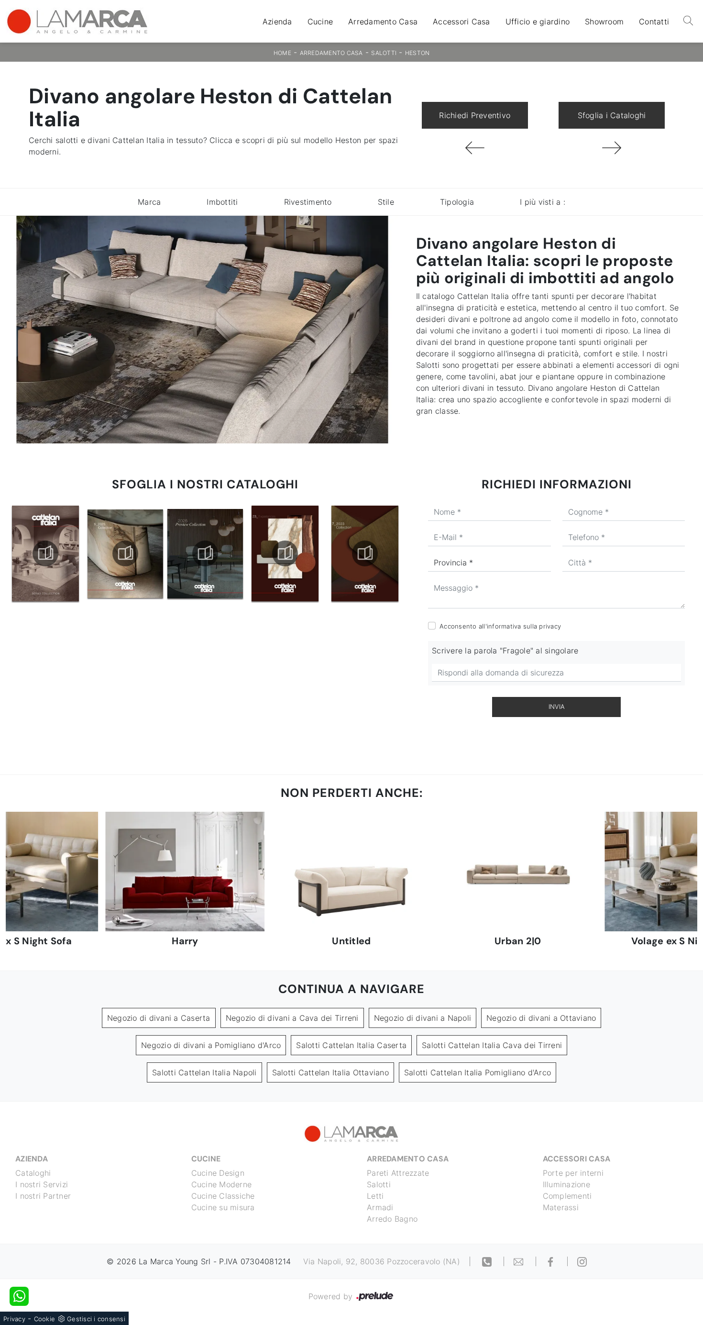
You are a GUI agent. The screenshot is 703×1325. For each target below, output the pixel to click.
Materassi (561, 1207)
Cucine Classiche (223, 1196)
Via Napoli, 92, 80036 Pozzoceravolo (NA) (381, 1261)
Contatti (654, 21)
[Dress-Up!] (611, 147)
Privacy (14, 1319)
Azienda (277, 21)
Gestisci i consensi (96, 1319)
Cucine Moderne (221, 1184)
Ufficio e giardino (537, 21)
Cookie (44, 1319)
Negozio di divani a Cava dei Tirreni (292, 1018)
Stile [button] (386, 202)
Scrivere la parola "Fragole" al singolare (505, 650)
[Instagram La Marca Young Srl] (582, 1261)
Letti (375, 1196)
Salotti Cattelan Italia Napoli (204, 1072)
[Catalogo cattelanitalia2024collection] (365, 553)
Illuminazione (566, 1184)
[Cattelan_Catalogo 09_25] (45, 553)
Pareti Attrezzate (398, 1173)
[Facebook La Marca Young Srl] (552, 1261)
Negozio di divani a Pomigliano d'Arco (211, 1045)
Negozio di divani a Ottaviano (541, 1018)
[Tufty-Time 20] (475, 147)
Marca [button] (149, 202)
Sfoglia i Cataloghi (612, 115)
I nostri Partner (43, 1196)
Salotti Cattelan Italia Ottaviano (330, 1072)
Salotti (383, 52)
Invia (557, 706)
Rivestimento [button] (308, 202)
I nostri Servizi (41, 1184)
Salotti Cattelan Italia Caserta (351, 1045)
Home (282, 52)
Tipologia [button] (457, 202)
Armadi (380, 1207)
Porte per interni (573, 1173)
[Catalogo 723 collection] (285, 553)
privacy (550, 626)
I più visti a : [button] (542, 202)
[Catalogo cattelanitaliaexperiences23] (205, 553)
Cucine (320, 21)
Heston (417, 52)
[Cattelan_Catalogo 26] (125, 553)
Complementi (567, 1196)
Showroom (604, 21)
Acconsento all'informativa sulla (500, 626)
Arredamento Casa (382, 21)
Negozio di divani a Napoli (423, 1018)
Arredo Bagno (392, 1219)
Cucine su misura (223, 1207)
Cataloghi (33, 1173)
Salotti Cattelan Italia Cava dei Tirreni (492, 1045)
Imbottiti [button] (222, 202)
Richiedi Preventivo (474, 115)
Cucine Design (217, 1173)
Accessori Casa (461, 21)
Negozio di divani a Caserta (158, 1018)
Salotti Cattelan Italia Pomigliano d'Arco (477, 1072)
